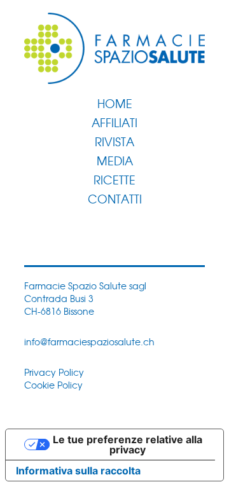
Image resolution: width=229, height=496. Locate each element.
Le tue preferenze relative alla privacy (127, 444)
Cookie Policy (53, 384)
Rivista (114, 141)
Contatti (115, 198)
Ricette (114, 179)
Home (114, 103)
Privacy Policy (54, 372)
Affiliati (114, 122)
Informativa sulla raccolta (78, 470)
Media (115, 160)
